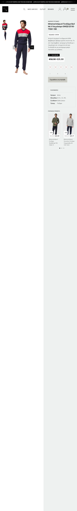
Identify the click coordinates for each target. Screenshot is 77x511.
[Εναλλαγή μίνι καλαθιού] (64, 9)
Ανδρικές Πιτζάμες (53, 21)
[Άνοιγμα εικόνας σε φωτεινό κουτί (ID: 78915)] (23, 47)
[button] (15, 47)
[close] (73, 9)
